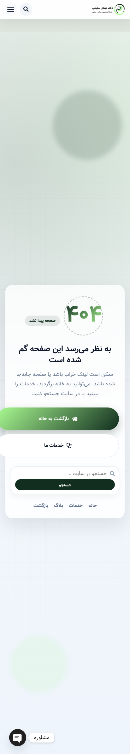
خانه (92, 506)
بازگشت (40, 506)
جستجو (65, 484)
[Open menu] (10, 9)
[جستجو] (26, 9)
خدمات (76, 506)
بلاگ (58, 506)
